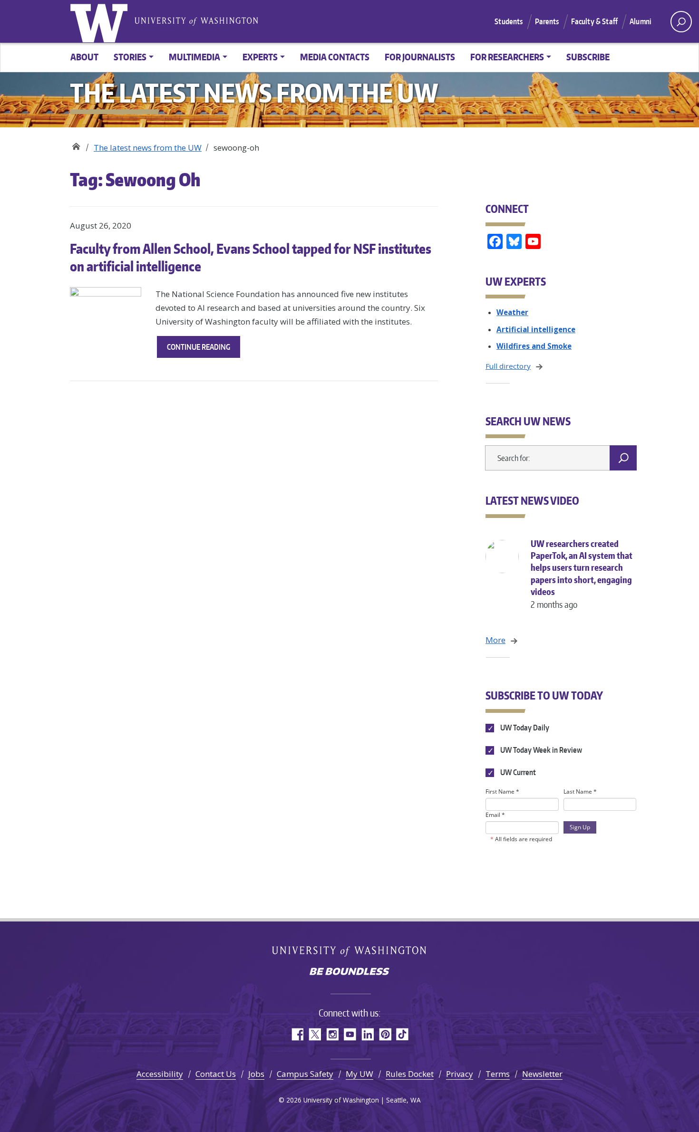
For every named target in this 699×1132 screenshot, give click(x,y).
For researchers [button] (507, 57)
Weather (512, 312)
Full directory (508, 366)
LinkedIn (367, 1034)
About (84, 57)
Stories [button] (130, 57)
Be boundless (349, 972)
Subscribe (588, 57)
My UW (359, 1073)
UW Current (517, 772)
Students (509, 21)
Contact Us (215, 1073)
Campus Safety (305, 1073)
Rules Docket (410, 1073)
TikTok (402, 1034)
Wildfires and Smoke (534, 346)
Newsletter (542, 1073)
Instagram (332, 1034)
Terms (497, 1073)
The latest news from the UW (148, 147)
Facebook (297, 1034)
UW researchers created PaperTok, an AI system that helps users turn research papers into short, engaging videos (581, 574)
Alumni (640, 21)
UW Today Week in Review (540, 750)
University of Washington (101, 21)
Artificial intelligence (535, 329)
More (495, 639)
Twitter (314, 1034)
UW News (76, 144)
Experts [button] (260, 57)
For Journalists (420, 57)
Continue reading (203, 350)
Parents (547, 21)
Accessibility (159, 1073)
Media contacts (334, 57)
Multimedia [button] (194, 57)
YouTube (349, 1034)
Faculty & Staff (594, 21)
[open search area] (681, 21)
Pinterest (385, 1034)
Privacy (459, 1073)
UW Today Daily (524, 727)
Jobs (256, 1073)
